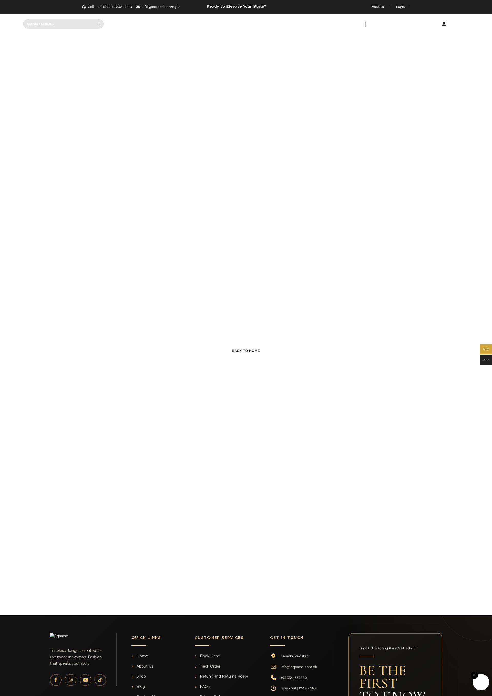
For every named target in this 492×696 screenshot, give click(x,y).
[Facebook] (55, 680)
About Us (145, 666)
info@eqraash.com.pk (299, 667)
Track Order (210, 666)
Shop (141, 676)
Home (142, 656)
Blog (141, 686)
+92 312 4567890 (294, 677)
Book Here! (210, 656)
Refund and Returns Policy (224, 676)
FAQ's (205, 686)
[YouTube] (85, 680)
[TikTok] (100, 680)
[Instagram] (70, 680)
